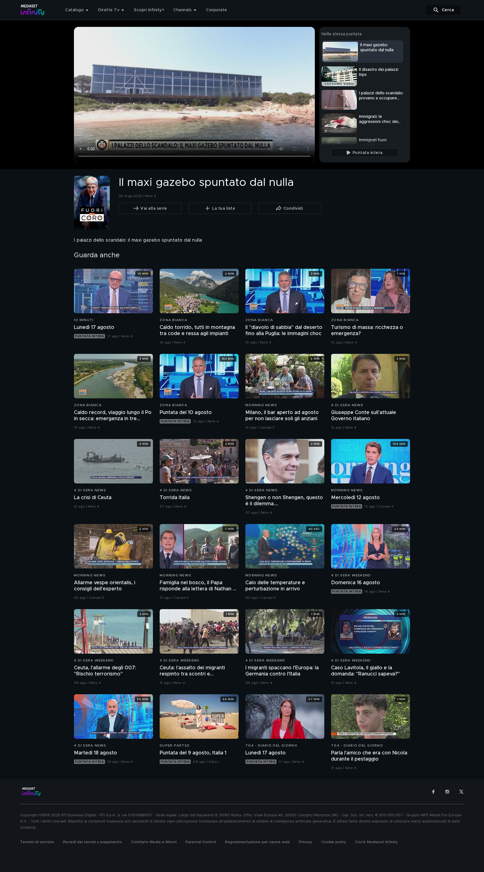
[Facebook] (433, 791)
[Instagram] (447, 791)
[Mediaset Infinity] (32, 10)
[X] (461, 791)
